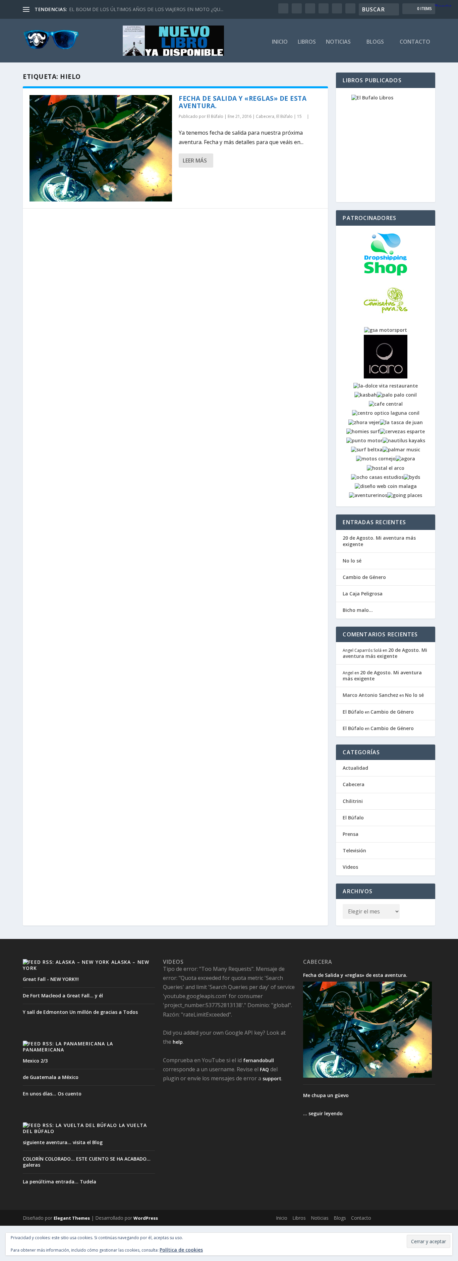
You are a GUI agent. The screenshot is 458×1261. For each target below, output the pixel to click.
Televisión (354, 850)
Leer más (195, 160)
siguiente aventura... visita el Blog (63, 1142)
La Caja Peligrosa (363, 593)
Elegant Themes (72, 1218)
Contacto (415, 42)
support (272, 1078)
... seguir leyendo (323, 1113)
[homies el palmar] (363, 431)
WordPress (145, 1218)
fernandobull (258, 1060)
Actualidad (355, 768)
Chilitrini (353, 801)
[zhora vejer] (364, 422)
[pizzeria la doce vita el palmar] (385, 385)
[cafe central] (386, 404)
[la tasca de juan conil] (401, 422)
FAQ (264, 1069)
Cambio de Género (364, 577)
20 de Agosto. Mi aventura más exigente (379, 541)
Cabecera (265, 116)
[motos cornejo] (376, 458)
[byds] (412, 477)
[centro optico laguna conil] (385, 413)
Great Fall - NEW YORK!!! (51, 979)
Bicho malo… (358, 610)
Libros (307, 42)
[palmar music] (401, 449)
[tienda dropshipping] (385, 274)
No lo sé (352, 560)
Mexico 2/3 (35, 1060)
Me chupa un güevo (326, 1095)
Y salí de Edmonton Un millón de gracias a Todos (80, 1012)
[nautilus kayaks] (404, 440)
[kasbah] (365, 395)
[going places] (404, 495)
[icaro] (385, 376)
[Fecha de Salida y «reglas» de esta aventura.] (101, 148)
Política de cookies (181, 1250)
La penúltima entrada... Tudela (59, 1181)
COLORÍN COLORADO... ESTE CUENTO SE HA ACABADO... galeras (87, 1162)
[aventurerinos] (368, 495)
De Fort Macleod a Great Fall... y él (63, 995)
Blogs (375, 42)
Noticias (338, 42)
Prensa (350, 834)
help (178, 1042)
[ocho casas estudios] (377, 477)
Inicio (280, 42)
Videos (350, 867)
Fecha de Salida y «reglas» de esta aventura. (242, 102)
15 (300, 116)
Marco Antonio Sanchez (370, 695)
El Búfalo (215, 116)
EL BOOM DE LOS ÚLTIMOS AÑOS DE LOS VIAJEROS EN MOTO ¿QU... (146, 9)
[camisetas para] (386, 321)
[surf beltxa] (367, 449)
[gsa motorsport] (385, 330)
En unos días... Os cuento (52, 1093)
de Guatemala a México (50, 1077)
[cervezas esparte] (402, 431)
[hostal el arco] (385, 468)
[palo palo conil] (397, 395)
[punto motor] (364, 440)
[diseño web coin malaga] (386, 486)
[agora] (405, 458)
